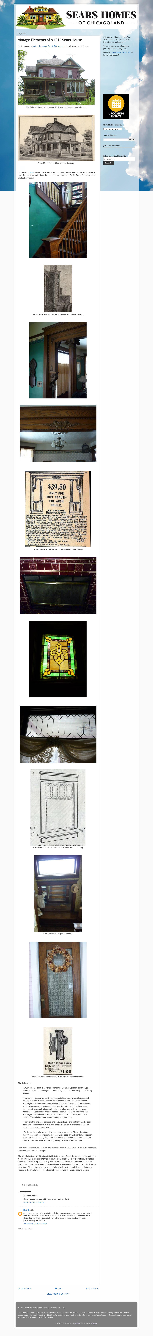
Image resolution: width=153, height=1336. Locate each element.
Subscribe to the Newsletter (115, 156)
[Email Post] (23, 1185)
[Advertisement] (118, 74)
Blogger (94, 1323)
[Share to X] (32, 1185)
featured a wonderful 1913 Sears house (49, 46)
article (31, 172)
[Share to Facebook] (34, 1185)
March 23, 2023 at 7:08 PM (33, 1202)
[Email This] (28, 1185)
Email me (126, 52)
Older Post (92, 1288)
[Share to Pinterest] (37, 1185)
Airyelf (77, 1323)
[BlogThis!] (30, 1185)
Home (58, 1288)
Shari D (26, 1210)
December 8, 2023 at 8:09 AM (35, 1223)
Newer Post (24, 1288)
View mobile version (58, 1293)
